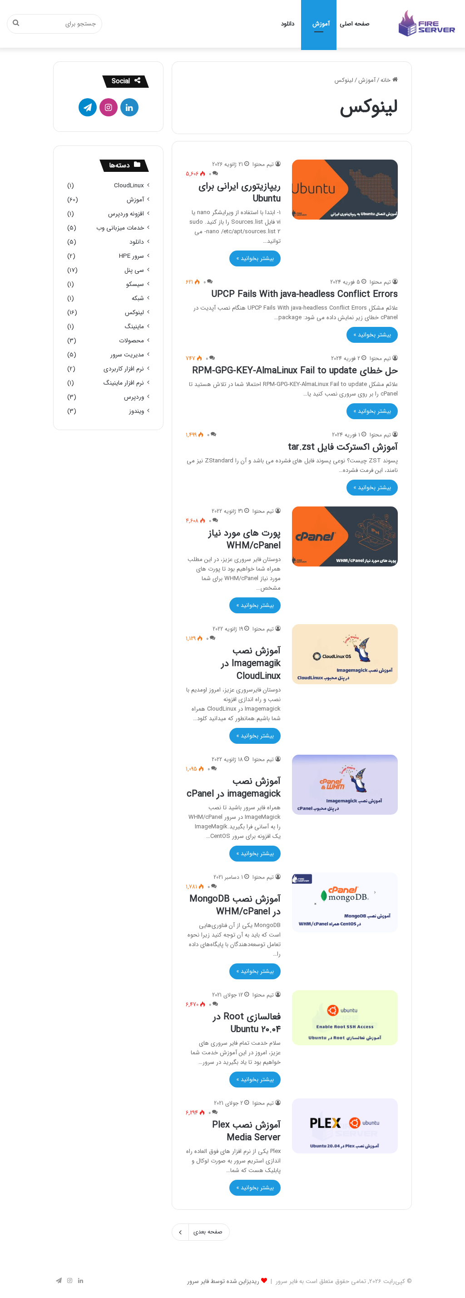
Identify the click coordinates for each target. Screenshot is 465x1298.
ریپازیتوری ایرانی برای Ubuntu (239, 192)
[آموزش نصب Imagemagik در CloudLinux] (345, 654)
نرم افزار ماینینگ (124, 383)
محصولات (131, 341)
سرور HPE (131, 256)
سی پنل (134, 270)
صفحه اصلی (355, 24)
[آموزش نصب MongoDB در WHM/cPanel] (345, 902)
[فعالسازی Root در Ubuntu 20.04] (345, 1017)
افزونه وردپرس (126, 214)
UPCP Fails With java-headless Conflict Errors (305, 294)
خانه (386, 80)
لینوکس (134, 312)
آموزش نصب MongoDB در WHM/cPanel (235, 905)
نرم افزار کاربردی (124, 369)
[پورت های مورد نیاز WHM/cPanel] (345, 536)
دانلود (287, 24)
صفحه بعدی (208, 1232)
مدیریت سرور (127, 355)
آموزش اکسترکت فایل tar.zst (343, 447)
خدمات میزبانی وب (120, 228)
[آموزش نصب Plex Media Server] (345, 1125)
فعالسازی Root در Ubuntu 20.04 (247, 1023)
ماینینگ (134, 326)
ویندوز (136, 411)
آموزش (321, 24)
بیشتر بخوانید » (255, 258)
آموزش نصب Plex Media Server (246, 1131)
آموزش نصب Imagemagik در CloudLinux (251, 663)
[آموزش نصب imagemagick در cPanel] (345, 784)
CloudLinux (129, 185)
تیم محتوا (263, 164)
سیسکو (135, 284)
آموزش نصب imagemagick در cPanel (234, 787)
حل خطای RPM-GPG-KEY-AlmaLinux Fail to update (295, 371)
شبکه (138, 298)
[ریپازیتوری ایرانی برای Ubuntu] (345, 189)
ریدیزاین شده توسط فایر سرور (223, 1281)
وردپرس (134, 397)
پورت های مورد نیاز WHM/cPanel (244, 539)
